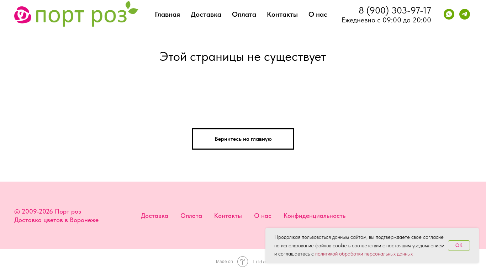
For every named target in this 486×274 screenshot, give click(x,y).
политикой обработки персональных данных (364, 254)
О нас (317, 14)
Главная (167, 14)
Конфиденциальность (314, 215)
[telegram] (464, 14)
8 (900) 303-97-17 (395, 10)
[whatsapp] (449, 14)
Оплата (244, 14)
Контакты (282, 14)
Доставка (206, 14)
